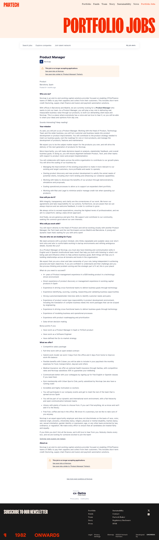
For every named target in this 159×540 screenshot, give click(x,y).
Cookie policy (85, 499)
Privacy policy (74, 499)
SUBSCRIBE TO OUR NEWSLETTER (26, 512)
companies (43, 45)
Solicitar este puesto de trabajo (53, 439)
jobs (27, 45)
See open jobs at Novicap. (54, 71)
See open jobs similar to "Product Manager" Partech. (64, 74)
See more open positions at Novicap (79, 479)
